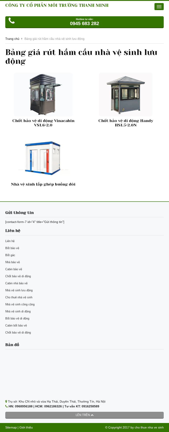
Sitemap (11, 427)
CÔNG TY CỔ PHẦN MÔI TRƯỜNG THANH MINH (56, 5)
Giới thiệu (26, 427)
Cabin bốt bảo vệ (16, 325)
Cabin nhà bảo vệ (16, 283)
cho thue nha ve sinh (149, 427)
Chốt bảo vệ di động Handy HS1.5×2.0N (125, 122)
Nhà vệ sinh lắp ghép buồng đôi (43, 184)
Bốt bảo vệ (12, 248)
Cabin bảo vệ (13, 269)
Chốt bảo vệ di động (18, 276)
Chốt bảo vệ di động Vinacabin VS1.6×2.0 (43, 122)
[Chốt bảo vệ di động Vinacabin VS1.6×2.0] (43, 95)
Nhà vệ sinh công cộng (20, 304)
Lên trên (83, 415)
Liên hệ (10, 241)
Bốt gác (10, 255)
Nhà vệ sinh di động (18, 311)
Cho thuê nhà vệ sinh (18, 297)
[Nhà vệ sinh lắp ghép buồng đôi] (43, 158)
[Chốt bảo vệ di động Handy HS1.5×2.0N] (125, 95)
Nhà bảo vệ (12, 262)
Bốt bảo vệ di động (17, 318)
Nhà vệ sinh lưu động (19, 290)
